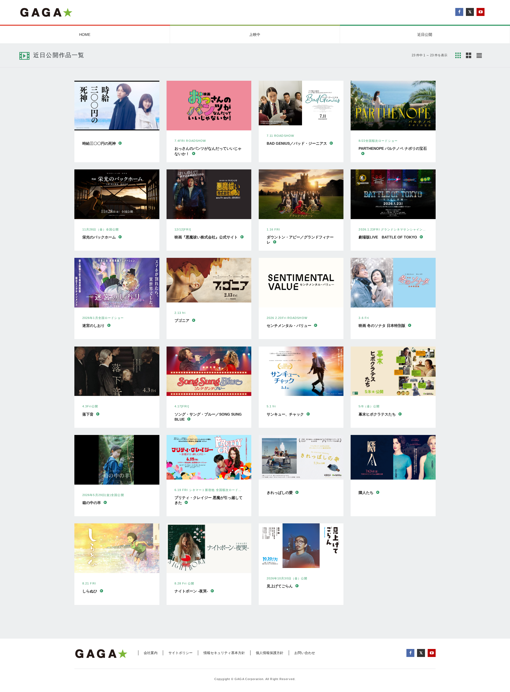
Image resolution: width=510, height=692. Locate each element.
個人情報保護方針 (269, 653)
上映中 (254, 34)
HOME (84, 34)
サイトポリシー (180, 653)
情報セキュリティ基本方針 (224, 653)
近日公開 (424, 34)
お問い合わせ (304, 653)
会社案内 (151, 653)
